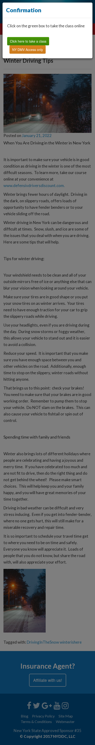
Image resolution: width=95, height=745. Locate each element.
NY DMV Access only (27, 49)
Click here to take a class (28, 41)
